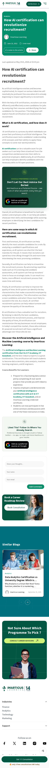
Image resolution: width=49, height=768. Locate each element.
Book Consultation (16, 507)
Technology (7, 714)
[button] (27, 602)
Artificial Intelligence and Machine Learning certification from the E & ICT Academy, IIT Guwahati (23, 353)
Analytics (6, 710)
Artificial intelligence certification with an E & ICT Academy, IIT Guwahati (26, 393)
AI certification (9, 148)
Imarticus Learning (18, 37)
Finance (5, 707)
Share (34, 50)
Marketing (7, 718)
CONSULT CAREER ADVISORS (22, 640)
